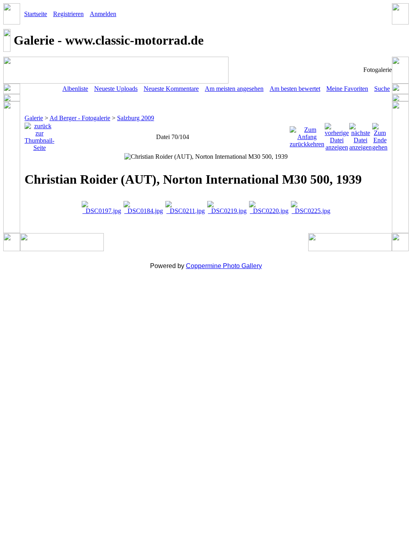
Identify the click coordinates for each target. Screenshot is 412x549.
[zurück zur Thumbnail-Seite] (39, 134)
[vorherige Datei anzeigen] (337, 134)
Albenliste (75, 88)
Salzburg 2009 (135, 118)
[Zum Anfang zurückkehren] (307, 134)
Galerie (34, 118)
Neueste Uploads (116, 88)
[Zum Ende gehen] (379, 134)
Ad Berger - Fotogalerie (79, 118)
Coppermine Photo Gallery (224, 265)
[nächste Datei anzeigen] (360, 134)
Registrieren (68, 13)
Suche (382, 88)
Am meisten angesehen (234, 88)
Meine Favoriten (347, 88)
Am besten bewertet (295, 88)
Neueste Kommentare (171, 88)
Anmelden (103, 13)
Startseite (35, 13)
